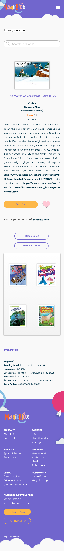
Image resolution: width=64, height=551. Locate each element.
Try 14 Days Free (17, 520)
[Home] (14, 8)
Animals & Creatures (29, 372)
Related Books (36, 236)
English (20, 369)
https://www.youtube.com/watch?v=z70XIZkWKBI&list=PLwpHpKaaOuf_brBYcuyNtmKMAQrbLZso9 (32, 187)
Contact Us (10, 438)
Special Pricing (13, 453)
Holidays (48, 372)
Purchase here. (41, 219)
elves (41, 380)
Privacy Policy (12, 480)
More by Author (31, 246)
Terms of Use (12, 476)
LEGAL (7, 472)
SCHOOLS (9, 449)
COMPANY (9, 429)
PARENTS (37, 429)
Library (36, 434)
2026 (19, 537)
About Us (9, 434)
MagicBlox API (12, 499)
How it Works (40, 438)
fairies (49, 380)
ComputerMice (32, 106)
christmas (21, 380)
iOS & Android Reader (17, 503)
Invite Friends (40, 476)
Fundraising (11, 457)
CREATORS (38, 449)
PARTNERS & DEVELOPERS (18, 494)
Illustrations (22, 376)
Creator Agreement (15, 484)
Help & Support (41, 480)
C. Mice (32, 103)
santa (32, 380)
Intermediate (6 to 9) (32, 110)
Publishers (38, 465)
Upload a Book (17, 511)
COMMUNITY (39, 472)
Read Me (20, 204)
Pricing (36, 442)
